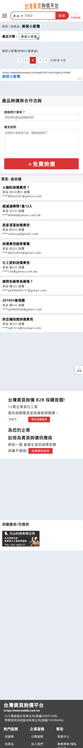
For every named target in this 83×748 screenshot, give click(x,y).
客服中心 (63, 736)
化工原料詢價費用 (16, 262)
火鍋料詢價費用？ (16, 187)
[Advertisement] (41, 360)
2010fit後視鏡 (13, 300)
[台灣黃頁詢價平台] (41, 6)
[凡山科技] (20, 539)
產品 (16, 16)
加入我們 (37, 744)
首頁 (5, 26)
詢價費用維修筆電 (16, 244)
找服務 (9, 736)
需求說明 (10, 127)
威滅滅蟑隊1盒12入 (17, 206)
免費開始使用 (40, 451)
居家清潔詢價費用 (16, 225)
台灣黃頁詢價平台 (24, 707)
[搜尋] (39, 15)
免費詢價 (76, 17)
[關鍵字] (18, 419)
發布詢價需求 (39, 419)
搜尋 (62, 15)
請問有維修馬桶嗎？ (17, 281)
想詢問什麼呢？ (14, 112)
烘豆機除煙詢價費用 (17, 319)
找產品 (15, 26)
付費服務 (37, 736)
